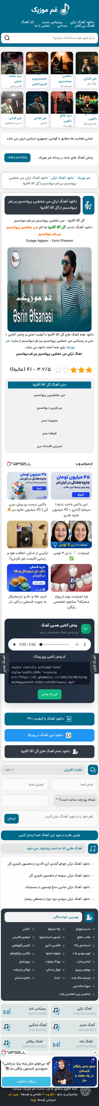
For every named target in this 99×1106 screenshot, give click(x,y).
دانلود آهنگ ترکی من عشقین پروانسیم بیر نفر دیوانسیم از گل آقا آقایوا (43, 204)
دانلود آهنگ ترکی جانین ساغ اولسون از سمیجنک (57, 887)
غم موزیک (50, 10)
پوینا (34, 1100)
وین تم (13, 1094)
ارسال (11, 818)
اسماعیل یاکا (82, 945)
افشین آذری (52, 945)
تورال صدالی (53, 969)
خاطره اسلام (22, 978)
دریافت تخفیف (26, 1082)
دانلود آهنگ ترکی (82, 22)
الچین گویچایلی (21, 945)
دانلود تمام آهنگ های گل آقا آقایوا (45, 751)
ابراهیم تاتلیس (21, 937)
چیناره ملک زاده (81, 978)
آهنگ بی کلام (84, 26)
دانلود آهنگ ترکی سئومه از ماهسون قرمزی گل (59, 875)
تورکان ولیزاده (21, 969)
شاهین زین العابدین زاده (75, 994)
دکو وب (49, 1094)
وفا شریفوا (54, 929)
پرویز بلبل (24, 961)
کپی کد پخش (50, 694)
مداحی (62, 26)
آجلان (26, 929)
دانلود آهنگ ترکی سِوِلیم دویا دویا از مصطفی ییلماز (57, 899)
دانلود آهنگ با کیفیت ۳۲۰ (45, 719)
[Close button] (95, 1052)
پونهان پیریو (82, 969)
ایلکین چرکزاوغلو (20, 953)
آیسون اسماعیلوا (49, 937)
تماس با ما (42, 26)
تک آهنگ (27, 22)
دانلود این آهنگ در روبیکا (45, 735)
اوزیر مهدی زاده (81, 953)
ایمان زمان (83, 961)
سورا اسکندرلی (81, 986)
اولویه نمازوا (53, 953)
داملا (57, 978)
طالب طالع (83, 937)
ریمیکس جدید (52, 22)
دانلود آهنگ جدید (80, 227)
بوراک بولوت (52, 961)
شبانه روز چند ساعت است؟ (75, 800)
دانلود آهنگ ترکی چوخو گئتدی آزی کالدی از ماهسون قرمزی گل (49, 864)
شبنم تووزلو (83, 929)
